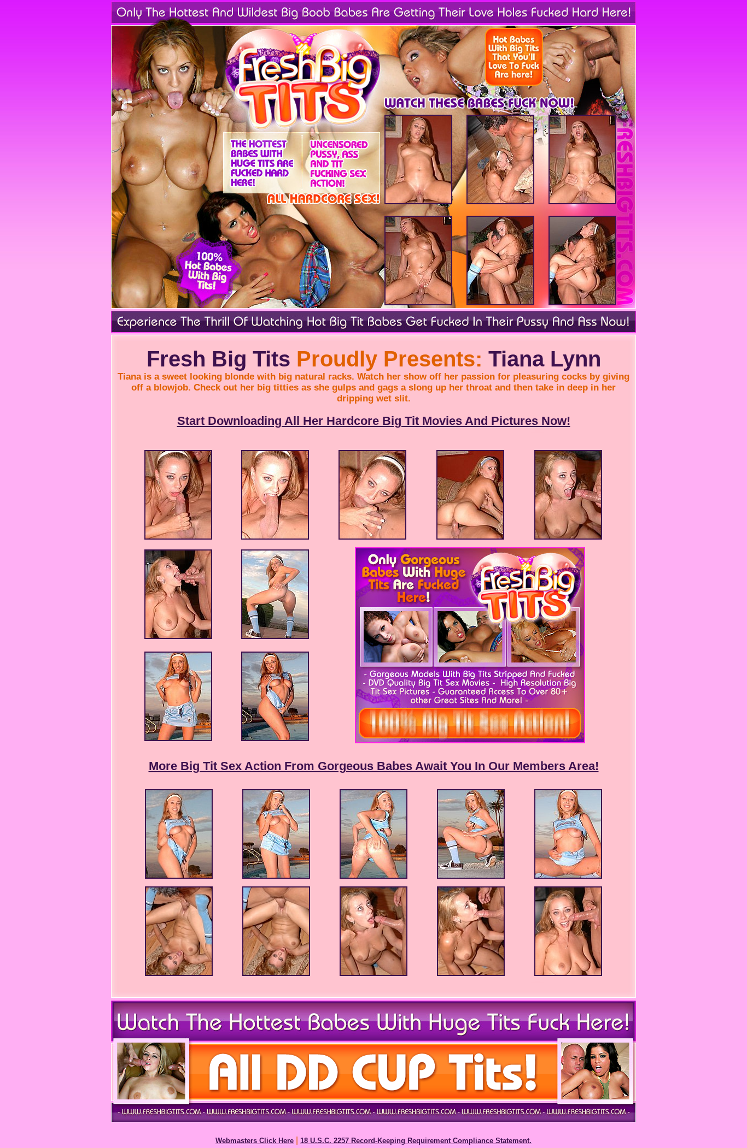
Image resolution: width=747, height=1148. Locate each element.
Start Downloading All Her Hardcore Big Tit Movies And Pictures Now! (373, 421)
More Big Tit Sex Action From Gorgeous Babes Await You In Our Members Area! (374, 766)
